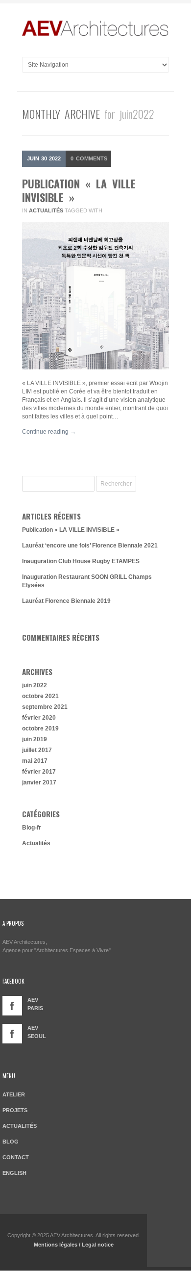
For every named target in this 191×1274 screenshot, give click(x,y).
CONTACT (15, 1157)
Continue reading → (49, 431)
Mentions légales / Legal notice (74, 1245)
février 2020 (39, 717)
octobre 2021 (40, 696)
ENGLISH (14, 1173)
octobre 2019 (40, 728)
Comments (89, 158)
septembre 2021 (45, 706)
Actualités (46, 210)
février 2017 (39, 771)
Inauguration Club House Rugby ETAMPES (81, 561)
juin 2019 (34, 739)
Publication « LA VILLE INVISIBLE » (79, 190)
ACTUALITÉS (19, 1126)
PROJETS (14, 1110)
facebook (12, 1005)
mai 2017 (35, 760)
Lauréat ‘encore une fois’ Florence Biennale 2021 (90, 545)
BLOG (10, 1141)
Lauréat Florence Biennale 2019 (66, 601)
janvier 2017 (39, 782)
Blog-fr (31, 827)
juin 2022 (34, 685)
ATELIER (13, 1094)
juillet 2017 (37, 750)
